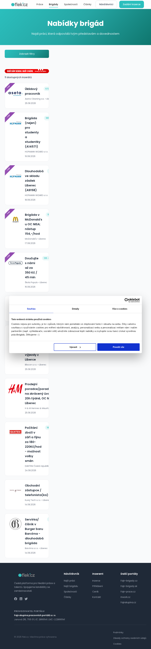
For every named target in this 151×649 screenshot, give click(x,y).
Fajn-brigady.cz (129, 580)
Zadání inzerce (131, 4)
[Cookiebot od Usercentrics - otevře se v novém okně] (127, 300)
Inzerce (96, 580)
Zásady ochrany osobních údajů (129, 638)
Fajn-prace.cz (128, 591)
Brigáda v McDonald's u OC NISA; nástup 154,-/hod (33, 224)
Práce (39, 4)
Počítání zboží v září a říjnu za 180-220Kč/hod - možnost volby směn (33, 444)
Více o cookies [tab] (119, 309)
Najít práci (69, 580)
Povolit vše (118, 347)
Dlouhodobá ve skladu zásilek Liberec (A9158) (34, 180)
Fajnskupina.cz (128, 602)
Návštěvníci (106, 4)
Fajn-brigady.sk (129, 586)
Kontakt (96, 597)
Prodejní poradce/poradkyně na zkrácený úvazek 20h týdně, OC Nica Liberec (40, 393)
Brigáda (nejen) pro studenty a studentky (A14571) (32, 132)
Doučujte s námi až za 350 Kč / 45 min (31, 267)
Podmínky (118, 632)
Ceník (95, 591)
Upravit (73, 347)
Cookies (117, 643)
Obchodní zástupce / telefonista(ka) (36, 490)
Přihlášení (97, 586)
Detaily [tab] (75, 309)
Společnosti (71, 4)
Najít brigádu (71, 586)
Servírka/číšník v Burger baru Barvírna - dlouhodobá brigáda (34, 531)
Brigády (53, 4)
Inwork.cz (125, 597)
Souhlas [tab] (31, 309)
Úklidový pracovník (32, 91)
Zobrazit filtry (27, 54)
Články (87, 4)
